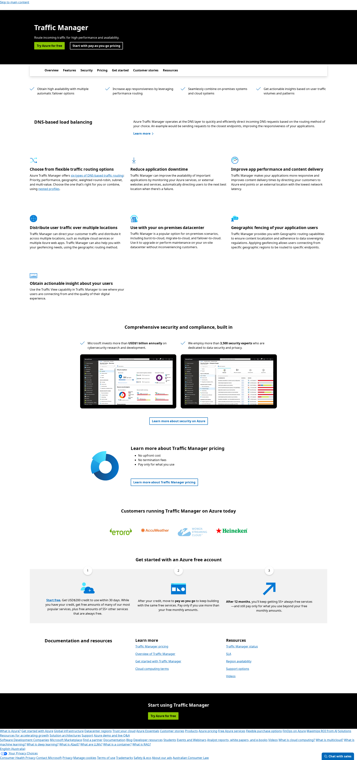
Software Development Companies (24, 740)
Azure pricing (208, 731)
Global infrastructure (69, 731)
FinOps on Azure (294, 731)
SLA (228, 654)
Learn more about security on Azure (178, 421)
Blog (129, 740)
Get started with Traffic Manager (158, 661)
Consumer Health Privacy (18, 758)
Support (87, 735)
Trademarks (124, 758)
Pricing (102, 70)
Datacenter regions (98, 731)
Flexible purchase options (264, 731)
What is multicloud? (329, 740)
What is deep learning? (43, 744)
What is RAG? (141, 744)
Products (191, 731)
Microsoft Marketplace (66, 740)
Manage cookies (84, 758)
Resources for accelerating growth (24, 735)
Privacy (67, 758)
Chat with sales (340, 756)
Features (69, 70)
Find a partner (93, 740)
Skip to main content (14, 2)
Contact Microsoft (49, 758)
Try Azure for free (49, 46)
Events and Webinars (191, 740)
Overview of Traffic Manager (155, 654)
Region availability (238, 661)
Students (169, 740)
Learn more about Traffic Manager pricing (164, 482)
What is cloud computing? (297, 740)
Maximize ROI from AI (322, 731)
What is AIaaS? (69, 744)
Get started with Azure (37, 731)
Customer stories (145, 70)
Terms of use (106, 758)
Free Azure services (231, 731)
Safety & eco (142, 758)
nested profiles (49, 189)
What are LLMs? (91, 744)
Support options (237, 669)
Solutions (344, 731)
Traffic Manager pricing (151, 646)
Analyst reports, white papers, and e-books (237, 740)
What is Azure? (10, 731)
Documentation (114, 740)
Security (87, 70)
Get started (120, 70)
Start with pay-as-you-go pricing (96, 46)
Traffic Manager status (242, 646)
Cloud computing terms (152, 669)
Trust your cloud (124, 731)
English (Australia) (12, 749)
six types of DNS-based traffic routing (97, 175)
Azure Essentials (147, 731)
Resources (170, 70)
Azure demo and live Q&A (112, 735)
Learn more (141, 133)
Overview (52, 70)
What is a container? (117, 744)
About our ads (162, 758)
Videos (231, 676)
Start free (53, 600)
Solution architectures (65, 735)
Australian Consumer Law (191, 758)
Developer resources (148, 740)
